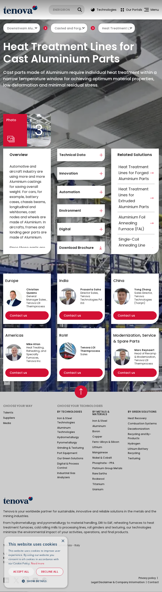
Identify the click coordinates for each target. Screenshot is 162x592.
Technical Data (72, 154)
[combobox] (21, 28)
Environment (70, 210)
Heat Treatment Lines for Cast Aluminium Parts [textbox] (116, 28)
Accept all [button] (21, 571)
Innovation (68, 173)
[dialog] (36, 562)
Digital (64, 229)
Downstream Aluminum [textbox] (21, 28)
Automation (69, 192)
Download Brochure (76, 247)
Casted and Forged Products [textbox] (69, 28)
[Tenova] (18, 500)
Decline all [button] (49, 571)
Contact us (18, 315)
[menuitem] (130, 9)
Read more (38, 563)
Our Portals (133, 9)
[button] (35, 581)
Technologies (106, 9)
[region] (28, 206)
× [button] (62, 541)
